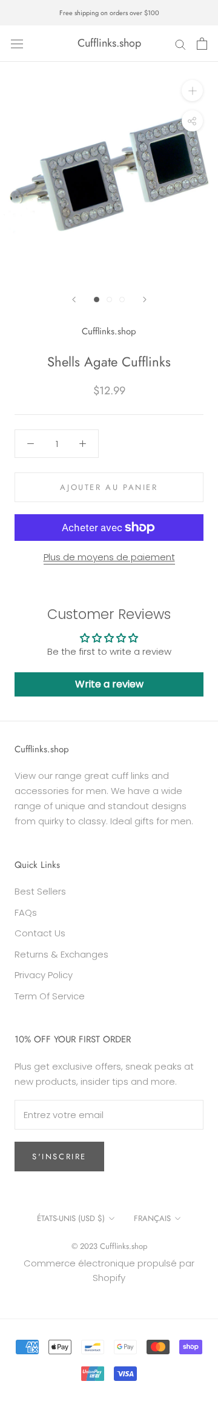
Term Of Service (50, 996)
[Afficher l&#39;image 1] (96, 299)
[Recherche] (180, 43)
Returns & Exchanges (61, 954)
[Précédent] (74, 299)
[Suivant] (145, 299)
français (152, 1218)
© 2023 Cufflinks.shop (109, 1246)
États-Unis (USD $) (71, 1218)
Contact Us (40, 933)
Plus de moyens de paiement (109, 557)
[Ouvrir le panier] (202, 44)
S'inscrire (59, 1156)
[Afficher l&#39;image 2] (109, 299)
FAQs (26, 912)
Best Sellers (40, 891)
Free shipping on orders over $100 (109, 13)
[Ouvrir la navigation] (17, 43)
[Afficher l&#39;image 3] (122, 299)
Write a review (109, 684)
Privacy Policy (44, 974)
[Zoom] (192, 90)
